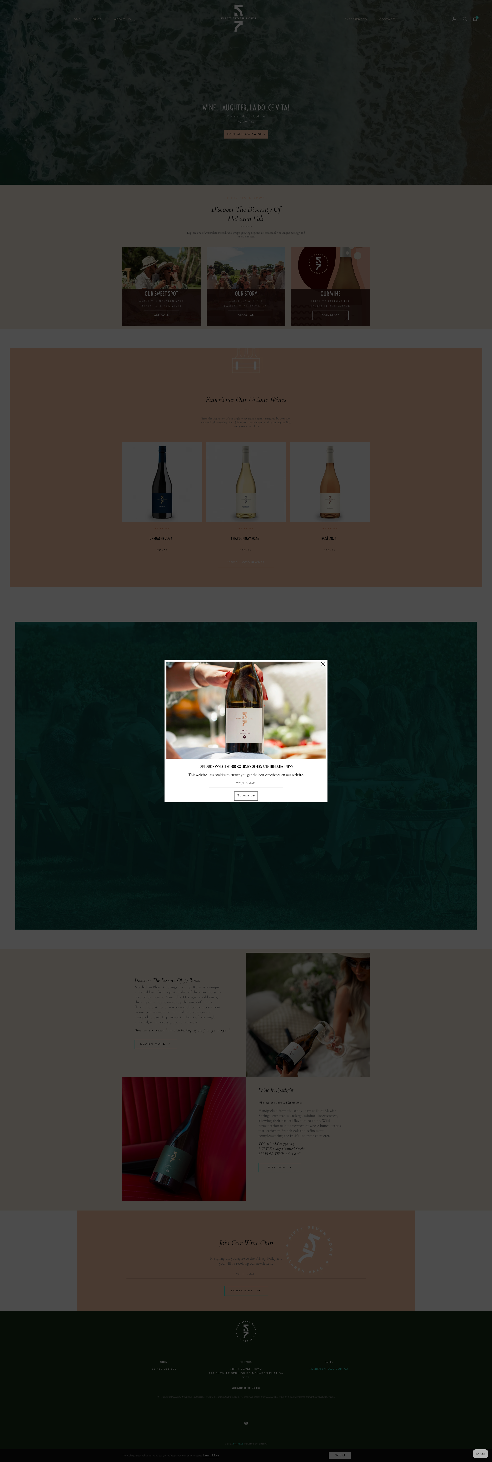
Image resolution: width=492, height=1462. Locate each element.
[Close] (323, 664)
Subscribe (246, 795)
